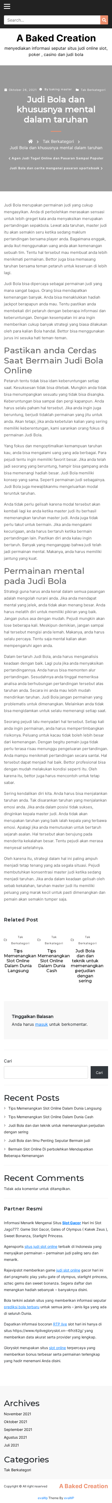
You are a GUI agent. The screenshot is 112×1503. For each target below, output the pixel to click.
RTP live (60, 1324)
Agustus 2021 (15, 1437)
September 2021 (18, 1429)
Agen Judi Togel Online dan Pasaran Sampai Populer (58, 158)
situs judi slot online (40, 1246)
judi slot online (68, 1270)
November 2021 (17, 1414)
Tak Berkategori (93, 90)
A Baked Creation (56, 38)
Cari (8, 1061)
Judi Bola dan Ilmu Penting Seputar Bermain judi (49, 1140)
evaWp (43, 1498)
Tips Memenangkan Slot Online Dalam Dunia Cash (50, 1117)
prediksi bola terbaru (21, 1307)
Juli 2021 (11, 1445)
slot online (57, 1347)
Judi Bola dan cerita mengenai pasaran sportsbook (54, 168)
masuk (41, 1024)
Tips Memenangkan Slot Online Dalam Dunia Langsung (55, 1108)
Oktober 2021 (15, 1421)
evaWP (69, 1498)
